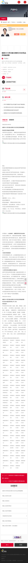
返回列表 (6, 478)
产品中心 (3, 18)
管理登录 (14, 560)
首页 (9, 22)
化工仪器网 (8, 560)
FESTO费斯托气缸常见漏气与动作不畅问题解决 (15, 104)
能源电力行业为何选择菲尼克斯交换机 (13, 113)
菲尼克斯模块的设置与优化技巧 (11, 110)
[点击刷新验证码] (17, 537)
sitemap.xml (20, 560)
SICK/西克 (19, 22)
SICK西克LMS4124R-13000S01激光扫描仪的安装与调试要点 (15, 107)
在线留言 (11, 119)
